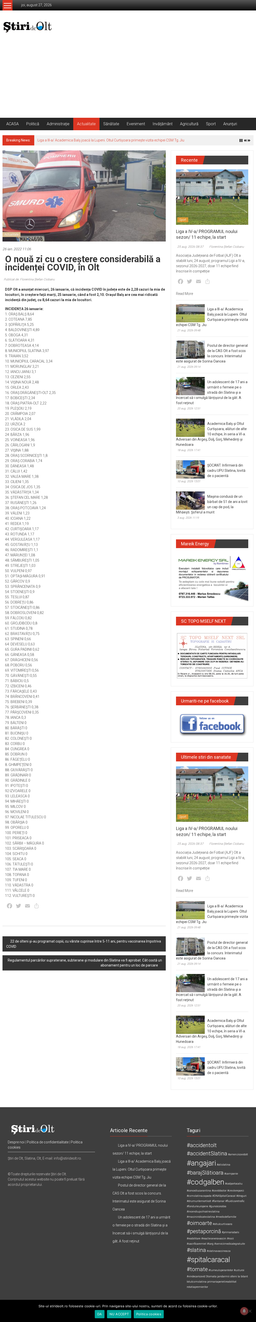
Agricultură (189, 123)
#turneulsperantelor (220, 1270)
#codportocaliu (233, 1183)
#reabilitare (193, 1238)
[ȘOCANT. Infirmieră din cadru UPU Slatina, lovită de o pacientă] (190, 469)
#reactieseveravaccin (213, 1238)
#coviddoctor (219, 1190)
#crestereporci (235, 1190)
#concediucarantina (199, 1190)
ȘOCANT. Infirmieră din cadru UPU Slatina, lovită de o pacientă (226, 470)
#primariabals (230, 1232)
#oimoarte (199, 1223)
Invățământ (162, 123)
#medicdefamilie (226, 1216)
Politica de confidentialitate (47, 1142)
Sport (211, 123)
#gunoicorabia (217, 1206)
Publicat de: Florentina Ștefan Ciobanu (29, 279)
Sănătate (111, 123)
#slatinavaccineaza (218, 1251)
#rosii (230, 1238)
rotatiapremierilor (197, 1287)
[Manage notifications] (244, 1311)
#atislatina (223, 1164)
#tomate (197, 1269)
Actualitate (86, 123)
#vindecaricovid (196, 1276)
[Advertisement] (128, 80)
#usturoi (239, 1270)
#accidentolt (202, 1145)
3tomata (211, 1276)
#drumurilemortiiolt (199, 1201)
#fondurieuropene (197, 1206)
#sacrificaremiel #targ (200, 1243)
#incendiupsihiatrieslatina (203, 1211)
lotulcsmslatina (196, 1281)
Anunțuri (230, 123)
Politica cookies (148, 1314)
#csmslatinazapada (199, 1196)
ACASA (12, 123)
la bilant (243, 1276)
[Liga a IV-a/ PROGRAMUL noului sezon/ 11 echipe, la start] (212, 197)
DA (99, 1314)
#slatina (196, 1250)
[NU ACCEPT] (249, 1311)
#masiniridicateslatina (201, 1216)
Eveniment (136, 123)
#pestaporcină (204, 1231)
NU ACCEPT (119, 1314)
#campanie (231, 1173)
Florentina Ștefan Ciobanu (226, 246)
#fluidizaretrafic (234, 1201)
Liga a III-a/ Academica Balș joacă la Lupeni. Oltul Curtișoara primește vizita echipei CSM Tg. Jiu (111, 140)
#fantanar (218, 1201)
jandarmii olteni (227, 1276)
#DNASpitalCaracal (224, 1196)
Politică (32, 123)
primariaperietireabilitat (221, 1281)
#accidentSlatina (207, 1153)
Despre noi (16, 1142)
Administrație (58, 123)
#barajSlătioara (205, 1173)
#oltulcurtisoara (222, 1224)
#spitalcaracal (208, 1259)
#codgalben (205, 1182)
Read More (184, 294)
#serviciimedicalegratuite (229, 1243)
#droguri (241, 1196)
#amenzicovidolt (238, 1154)
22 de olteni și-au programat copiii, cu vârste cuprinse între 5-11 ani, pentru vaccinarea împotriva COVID (83, 944)
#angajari (201, 1163)
